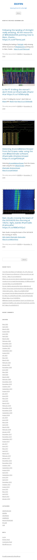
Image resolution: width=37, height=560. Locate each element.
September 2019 (7, 389)
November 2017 (7, 437)
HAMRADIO (5, 518)
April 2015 (5, 473)
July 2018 (4, 418)
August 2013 (6, 487)
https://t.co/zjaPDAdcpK (10, 170)
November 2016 (7, 463)
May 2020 (5, 372)
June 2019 (5, 396)
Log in (4, 537)
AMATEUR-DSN (6, 511)
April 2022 (5, 336)
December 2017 (7, 434)
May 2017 (5, 449)
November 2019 (7, 384)
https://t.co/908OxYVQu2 (10, 239)
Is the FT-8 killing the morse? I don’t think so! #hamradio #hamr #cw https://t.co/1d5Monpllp (18, 92)
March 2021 (5, 360)
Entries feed (6, 539)
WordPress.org (6, 544)
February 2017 (6, 456)
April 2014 (5, 480)
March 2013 (5, 496)
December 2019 (7, 382)
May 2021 (5, 358)
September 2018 (7, 413)
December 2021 (7, 343)
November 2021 (7, 346)
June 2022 (5, 334)
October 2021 (6, 348)
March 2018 (5, 427)
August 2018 (6, 415)
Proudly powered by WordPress (11, 556)
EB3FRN (18, 3)
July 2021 (4, 355)
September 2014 (7, 475)
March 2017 (5, 453)
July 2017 (4, 444)
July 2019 (4, 394)
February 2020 (6, 379)
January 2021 (6, 365)
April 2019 (5, 401)
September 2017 (7, 439)
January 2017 (6, 458)
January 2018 (6, 432)
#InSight (20, 44)
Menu (18, 13)
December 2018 (7, 408)
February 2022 (6, 341)
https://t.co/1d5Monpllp (24, 101)
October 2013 (6, 484)
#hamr (4, 101)
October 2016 (6, 465)
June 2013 (5, 489)
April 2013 (5, 494)
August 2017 (6, 441)
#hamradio (5, 168)
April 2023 (5, 327)
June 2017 (5, 446)
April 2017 (5, 451)
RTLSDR (4, 523)
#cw (15, 101)
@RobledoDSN (20, 47)
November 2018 (7, 410)
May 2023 (5, 324)
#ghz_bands (6, 237)
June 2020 (5, 370)
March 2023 (5, 329)
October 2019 (6, 386)
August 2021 (6, 353)
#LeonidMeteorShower (16, 163)
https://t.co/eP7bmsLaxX (22, 49)
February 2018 (6, 429)
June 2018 (5, 420)
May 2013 (5, 492)
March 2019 (5, 403)
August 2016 (6, 470)
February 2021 (6, 363)
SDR (3, 525)
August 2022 (6, 331)
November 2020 (7, 367)
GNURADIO (5, 516)
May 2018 (5, 422)
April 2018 (5, 425)
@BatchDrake (19, 166)
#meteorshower (15, 168)
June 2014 (5, 477)
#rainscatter (21, 237)
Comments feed (7, 542)
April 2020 (5, 374)
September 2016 (7, 468)
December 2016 (7, 461)
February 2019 (6, 406)
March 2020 (5, 377)
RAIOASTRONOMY (7, 520)
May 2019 (5, 398)
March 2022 (5, 339)
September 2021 (7, 351)
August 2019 (6, 391)
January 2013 (6, 499)
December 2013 (7, 482)
